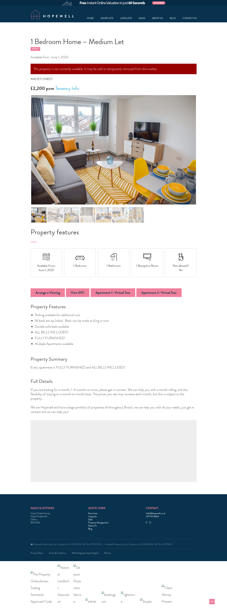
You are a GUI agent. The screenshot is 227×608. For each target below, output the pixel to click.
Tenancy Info (67, 88)
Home (90, 18)
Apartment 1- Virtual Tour (112, 292)
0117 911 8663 (152, 516)
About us (157, 18)
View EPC (78, 292)
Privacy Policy (37, 553)
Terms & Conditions (57, 553)
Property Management (98, 522)
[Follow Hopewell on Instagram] (150, 523)
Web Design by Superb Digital (85, 553)
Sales (142, 18)
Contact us (190, 18)
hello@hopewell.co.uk (155, 513)
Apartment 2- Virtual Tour (159, 292)
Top (212, 601)
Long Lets (126, 18)
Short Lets (107, 18)
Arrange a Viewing (47, 292)
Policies (107, 553)
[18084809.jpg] (113, 150)
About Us (92, 525)
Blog (173, 18)
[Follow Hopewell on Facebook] (146, 523)
